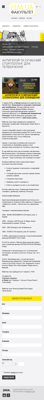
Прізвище (5, 313)
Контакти (14, 18)
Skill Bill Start (18, 44)
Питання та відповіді (17, 50)
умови (13, 372)
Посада (5, 350)
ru (37, 7)
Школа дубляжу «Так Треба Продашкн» (15, 47)
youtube (29, 18)
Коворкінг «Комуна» (9, 278)
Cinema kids (17, 26)
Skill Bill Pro (6, 44)
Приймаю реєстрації (13, 372)
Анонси (4, 50)
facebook (22, 18)
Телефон (5, 332)
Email (4, 323)
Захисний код (7, 360)
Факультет (6, 26)
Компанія (5, 341)
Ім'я (3, 304)
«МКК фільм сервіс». (29, 118)
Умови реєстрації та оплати (11, 52)
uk (40, 7)
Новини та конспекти (30, 26)
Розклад (35, 47)
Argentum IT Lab (30, 391)
